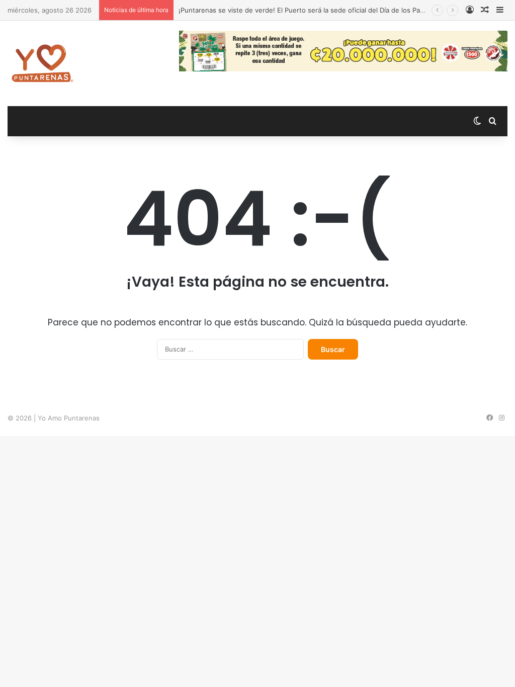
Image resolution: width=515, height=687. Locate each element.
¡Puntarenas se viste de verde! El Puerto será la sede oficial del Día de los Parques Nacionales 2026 (335, 10)
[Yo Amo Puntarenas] (42, 63)
